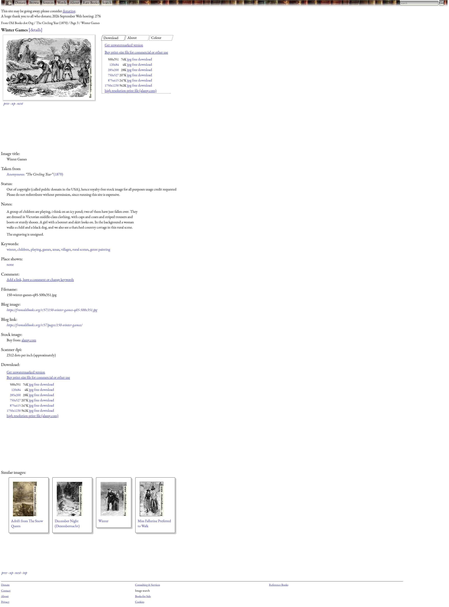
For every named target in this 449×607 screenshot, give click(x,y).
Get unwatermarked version (124, 45)
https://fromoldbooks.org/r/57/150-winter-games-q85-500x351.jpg (52, 309)
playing (36, 249)
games (46, 249)
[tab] (113, 38)
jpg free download (139, 59)
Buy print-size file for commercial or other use (136, 52)
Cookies (139, 602)
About (74, 2)
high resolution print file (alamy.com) (130, 90)
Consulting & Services (147, 585)
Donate (20, 2)
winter (11, 249)
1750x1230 (112, 85)
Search (107, 2)
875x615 (113, 80)
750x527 (113, 75)
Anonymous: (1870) (35, 174)
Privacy (5, 602)
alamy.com (29, 340)
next (20, 103)
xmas (55, 249)
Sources (48, 2)
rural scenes (80, 249)
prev (6, 103)
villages (66, 249)
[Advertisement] (130, 122)
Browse (34, 2)
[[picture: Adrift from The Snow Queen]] (28, 499)
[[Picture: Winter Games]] (49, 67)
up (13, 103)
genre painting (100, 249)
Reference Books (278, 585)
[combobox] (419, 3)
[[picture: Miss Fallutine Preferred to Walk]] (155, 499)
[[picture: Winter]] (113, 499)
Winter (103, 520)
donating (69, 11)
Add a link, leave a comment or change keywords (40, 279)
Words (61, 2)
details (35, 30)
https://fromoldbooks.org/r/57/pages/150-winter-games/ (44, 325)
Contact (5, 590)
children (23, 249)
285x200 (113, 70)
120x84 (114, 65)
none (10, 264)
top (25, 572)
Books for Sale (143, 596)
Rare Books (91, 2)
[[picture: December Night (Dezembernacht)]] (72, 499)
